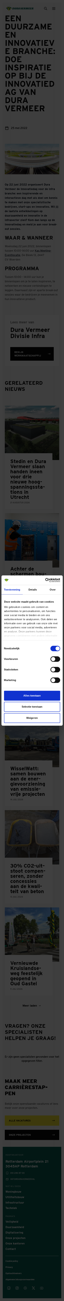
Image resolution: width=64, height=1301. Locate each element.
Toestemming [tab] (12, 589)
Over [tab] (52, 589)
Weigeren (32, 717)
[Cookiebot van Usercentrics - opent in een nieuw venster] (45, 580)
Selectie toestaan (32, 706)
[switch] (55, 659)
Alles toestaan (31, 695)
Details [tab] (33, 589)
